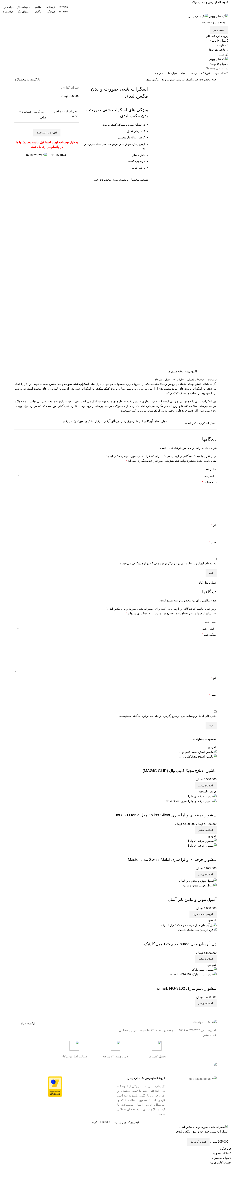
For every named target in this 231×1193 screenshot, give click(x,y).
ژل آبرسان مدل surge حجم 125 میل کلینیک (180, 944)
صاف (43, 117)
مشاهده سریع (202, 763)
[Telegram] (99, 1066)
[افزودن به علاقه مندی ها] (192, 763)
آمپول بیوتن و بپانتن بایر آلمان (192, 899)
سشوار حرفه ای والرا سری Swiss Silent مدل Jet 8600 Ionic (166, 815)
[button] (203, 914)
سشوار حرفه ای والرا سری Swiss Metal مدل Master (172, 859)
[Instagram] (109, 1066)
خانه (214, 79)
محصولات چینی (201, 79)
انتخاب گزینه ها (198, 1141)
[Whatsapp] (89, 1066)
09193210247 (59, 155)
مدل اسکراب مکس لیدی (66, 113)
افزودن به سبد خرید (47, 132)
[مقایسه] (212, 763)
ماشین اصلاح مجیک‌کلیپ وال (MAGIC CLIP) (180, 770)
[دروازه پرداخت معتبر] (55, 1086)
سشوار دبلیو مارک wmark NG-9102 (186, 988)
